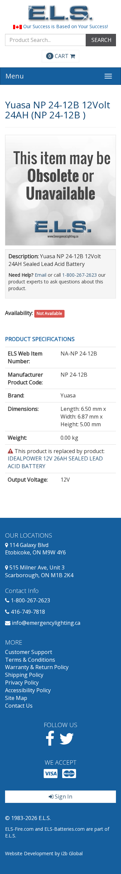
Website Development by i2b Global (44, 853)
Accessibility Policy (28, 690)
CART (59, 56)
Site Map (16, 698)
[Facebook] (49, 742)
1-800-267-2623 (79, 275)
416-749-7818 (28, 611)
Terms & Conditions (30, 659)
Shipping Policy (24, 674)
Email (40, 275)
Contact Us (19, 705)
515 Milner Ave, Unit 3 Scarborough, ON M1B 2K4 (39, 571)
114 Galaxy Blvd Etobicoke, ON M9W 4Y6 (35, 548)
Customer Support (28, 652)
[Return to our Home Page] (60, 13)
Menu (14, 75)
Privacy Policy (22, 682)
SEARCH (101, 40)
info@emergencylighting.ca (46, 622)
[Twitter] (66, 742)
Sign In (62, 796)
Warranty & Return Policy (37, 667)
